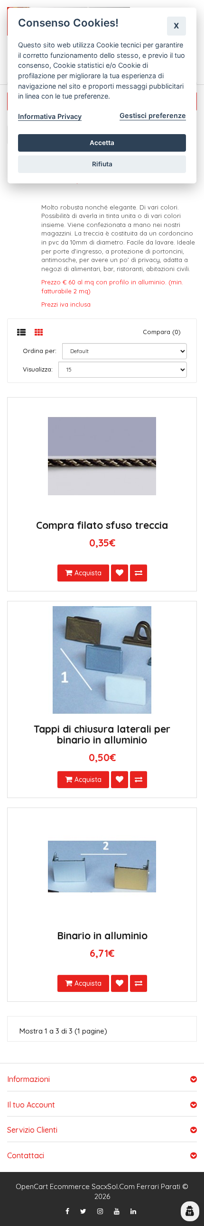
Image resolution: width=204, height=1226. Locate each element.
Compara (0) (162, 332)
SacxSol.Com (113, 1186)
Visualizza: (38, 369)
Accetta (102, 142)
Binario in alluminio (102, 935)
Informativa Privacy (50, 116)
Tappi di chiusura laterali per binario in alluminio (102, 734)
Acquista (88, 573)
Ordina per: (39, 350)
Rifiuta (102, 164)
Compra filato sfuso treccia (102, 525)
